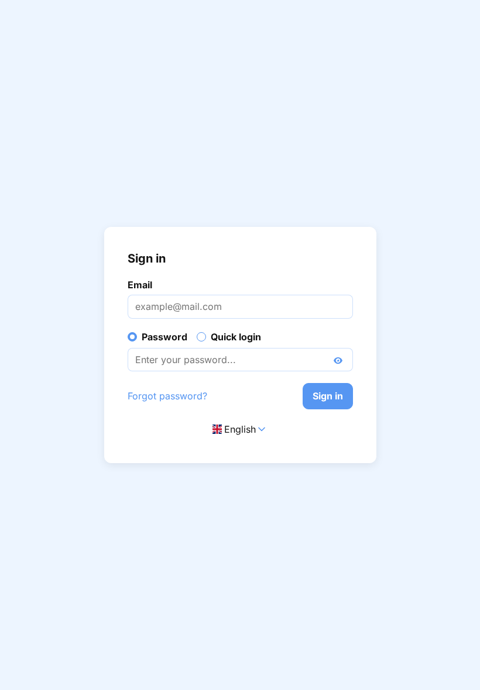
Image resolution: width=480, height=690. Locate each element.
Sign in (328, 396)
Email (140, 285)
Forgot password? (167, 396)
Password (164, 337)
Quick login (236, 337)
